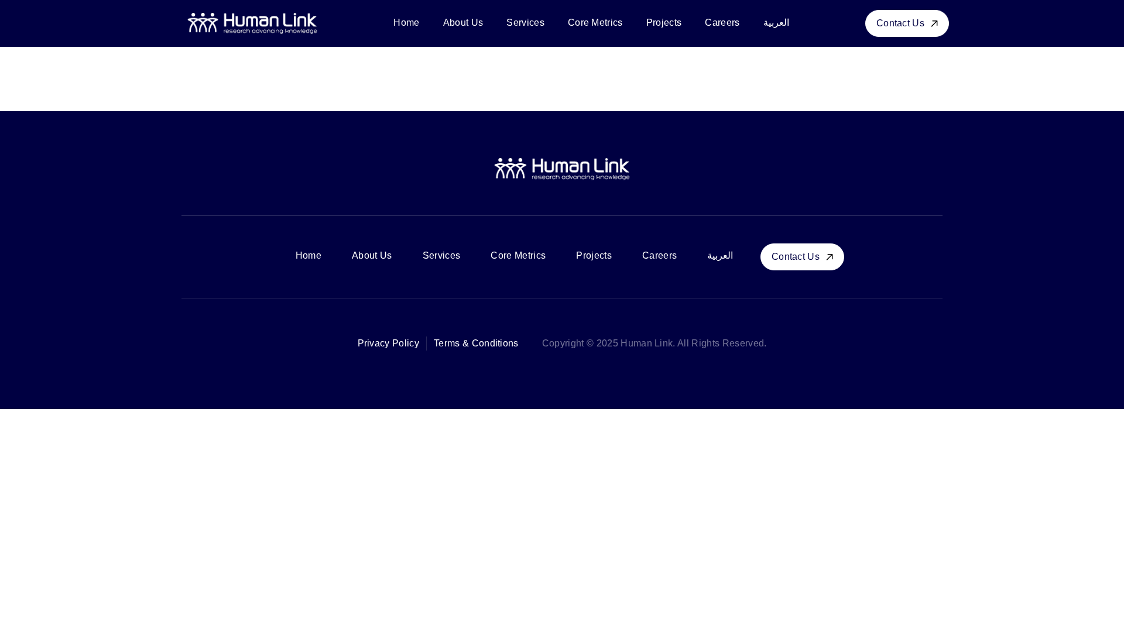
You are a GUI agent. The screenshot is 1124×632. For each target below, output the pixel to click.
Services (525, 23)
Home (406, 23)
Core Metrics (595, 23)
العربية (776, 23)
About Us (463, 23)
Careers (722, 23)
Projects (664, 23)
